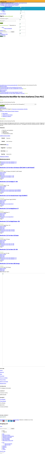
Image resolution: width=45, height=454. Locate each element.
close (1, 426)
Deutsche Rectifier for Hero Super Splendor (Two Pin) (12, 93)
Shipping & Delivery (6, 116)
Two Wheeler (2, 399)
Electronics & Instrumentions (8, 85)
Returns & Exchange (4, 381)
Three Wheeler (3, 401)
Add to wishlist (3, 107)
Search (12, 428)
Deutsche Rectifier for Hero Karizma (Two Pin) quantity (12, 104)
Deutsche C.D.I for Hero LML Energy (10, 263)
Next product (2, 91)
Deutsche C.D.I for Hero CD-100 (9, 249)
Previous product (3, 86)
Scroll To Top (2, 451)
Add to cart (2, 105)
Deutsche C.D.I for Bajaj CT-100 (9, 181)
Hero (7, 144)
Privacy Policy (3, 379)
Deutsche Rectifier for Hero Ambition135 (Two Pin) (11, 88)
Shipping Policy (3, 383)
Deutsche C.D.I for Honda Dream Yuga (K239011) (13, 195)
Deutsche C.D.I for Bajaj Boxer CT (9, 208)
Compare (2, 106)
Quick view (2, 174)
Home (1, 85)
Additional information (7, 115)
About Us (2, 372)
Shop (1, 374)
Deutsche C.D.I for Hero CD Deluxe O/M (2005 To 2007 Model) (17, 167)
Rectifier (16, 85)
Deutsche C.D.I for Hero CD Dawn (9, 235)
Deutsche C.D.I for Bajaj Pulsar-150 (10, 221)
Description (5, 113)
